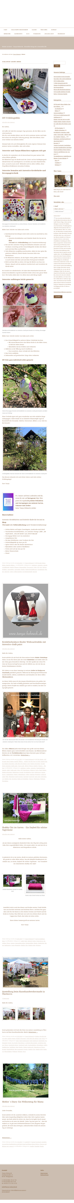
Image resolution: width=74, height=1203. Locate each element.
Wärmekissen (8, 1051)
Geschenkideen (32, 1045)
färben (44, 567)
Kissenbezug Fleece (39, 1047)
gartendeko (10, 569)
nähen (27, 774)
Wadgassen (37, 779)
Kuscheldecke (10, 1049)
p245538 (27, 1142)
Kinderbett (41, 943)
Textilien (57, 162)
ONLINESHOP (61, 33)
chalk (8, 770)
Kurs (32, 772)
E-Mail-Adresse (59, 209)
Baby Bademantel (24, 1040)
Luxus (13, 945)
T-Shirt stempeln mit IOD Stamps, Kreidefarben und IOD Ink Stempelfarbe (62, 85)
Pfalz (7, 776)
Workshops (37, 33)
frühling (4, 569)
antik (22, 941)
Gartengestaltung (40, 939)
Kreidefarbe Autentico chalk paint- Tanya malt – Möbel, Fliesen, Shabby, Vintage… (62, 134)
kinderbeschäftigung (31, 569)
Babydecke (42, 1040)
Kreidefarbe (41, 569)
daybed (30, 941)
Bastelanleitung (40, 768)
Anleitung (34, 565)
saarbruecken (19, 776)
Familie (32, 1146)
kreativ (21, 772)
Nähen (56, 111)
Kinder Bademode (28, 1047)
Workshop (5, 781)
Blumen (16, 567)
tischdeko (25, 779)
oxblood (43, 774)
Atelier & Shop (49, 33)
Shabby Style (31, 945)
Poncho (26, 1049)
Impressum (7, 33)
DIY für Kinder (39, 759)
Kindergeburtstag (35, 763)
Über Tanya (44, 29)
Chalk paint (13, 770)
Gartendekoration (20, 943)
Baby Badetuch (34, 1040)
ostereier (6, 571)
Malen (16, 774)
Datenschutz (18, 33)
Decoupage (30, 567)
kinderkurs (16, 772)
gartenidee (17, 569)
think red (20, 779)
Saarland (25, 776)
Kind (40, 770)
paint (3, 776)
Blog (27, 33)
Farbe (37, 770)
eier (41, 567)
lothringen (38, 772)
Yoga (24, 1051)
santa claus (37, 776)
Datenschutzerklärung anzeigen (62, 292)
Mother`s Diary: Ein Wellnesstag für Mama (22, 1102)
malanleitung (10, 774)
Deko (35, 567)
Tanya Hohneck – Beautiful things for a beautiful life (37, 15)
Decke (34, 941)
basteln (12, 567)
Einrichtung (26, 770)
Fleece (8, 943)
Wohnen (42, 779)
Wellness (14, 1051)
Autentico (40, 565)
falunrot (32, 770)
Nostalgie (37, 774)
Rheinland (12, 776)
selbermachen (18, 571)
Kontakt (53, 29)
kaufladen (12, 1047)
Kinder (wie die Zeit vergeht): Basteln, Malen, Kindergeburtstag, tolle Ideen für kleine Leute (62, 121)
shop (3, 941)
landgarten (8, 945)
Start (5, 29)
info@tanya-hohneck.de (9, 1187)
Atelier (28, 768)
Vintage (31, 779)
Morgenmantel (19, 1049)
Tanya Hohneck (17, 54)
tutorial (35, 571)
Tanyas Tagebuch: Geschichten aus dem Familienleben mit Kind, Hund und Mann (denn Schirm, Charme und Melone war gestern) (24, 1144)
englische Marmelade (31, 1043)
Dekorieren (39, 941)
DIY (38, 567)
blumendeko (22, 567)
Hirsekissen (40, 1045)
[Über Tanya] (63, 187)
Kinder (23, 569)
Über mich (57, 196)
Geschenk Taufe (23, 1045)
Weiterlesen (25, 755)
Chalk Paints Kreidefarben (19, 29)
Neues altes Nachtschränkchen (62, 89)
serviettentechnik (27, 571)
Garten (13, 943)
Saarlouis (31, 776)
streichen (14, 779)
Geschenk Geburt (13, 1045)
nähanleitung (21, 774)
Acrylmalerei (58, 108)
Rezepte (56, 143)
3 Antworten (5, 998)
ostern (12, 571)
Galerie (34, 29)
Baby (25, 941)
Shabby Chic (7, 779)
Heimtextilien (29, 943)
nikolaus (32, 774)
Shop (10, 240)
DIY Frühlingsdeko (11, 118)
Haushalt (36, 1146)
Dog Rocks (15, 1043)
